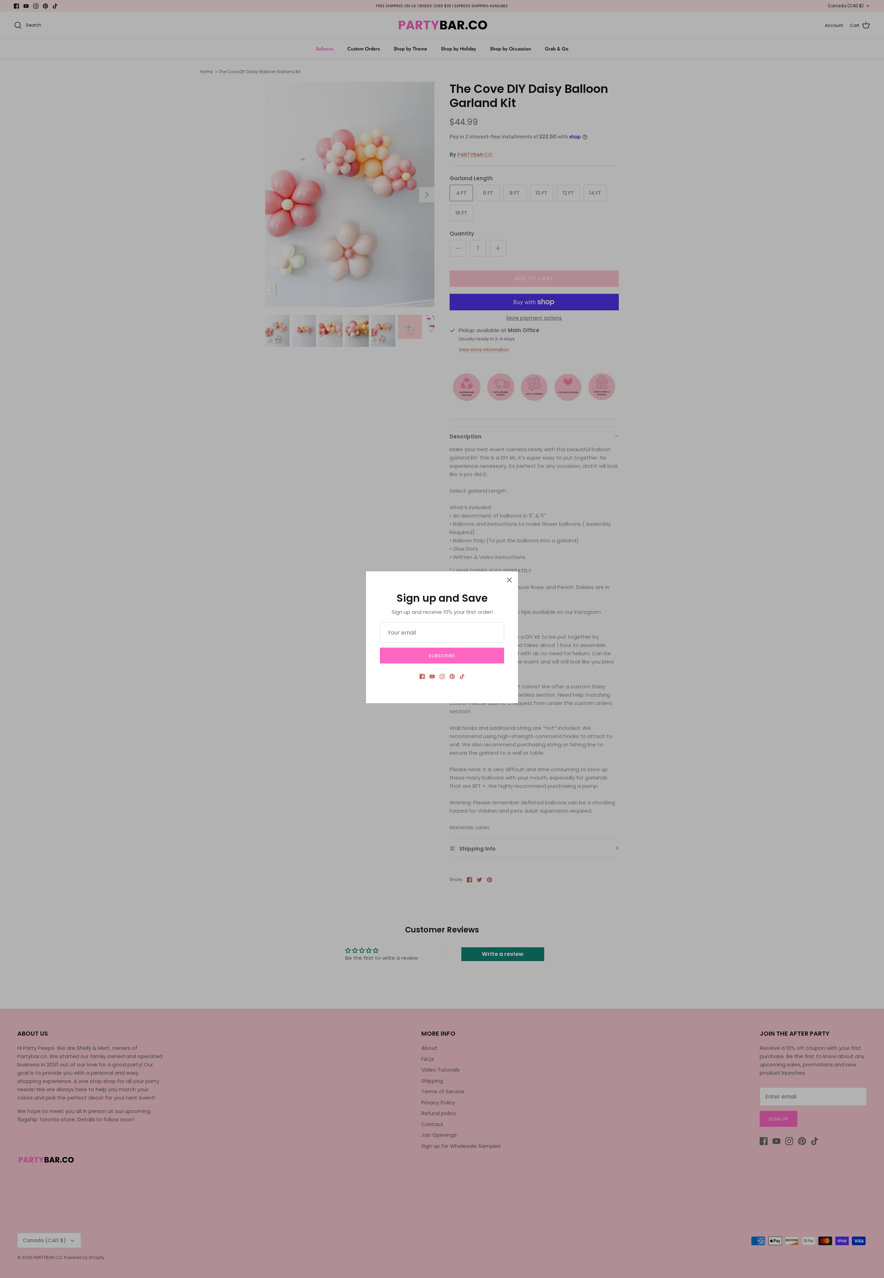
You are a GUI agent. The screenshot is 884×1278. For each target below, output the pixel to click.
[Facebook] (422, 676)
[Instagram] (442, 676)
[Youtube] (432, 676)
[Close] (509, 580)
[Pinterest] (452, 676)
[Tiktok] (462, 676)
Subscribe (442, 655)
